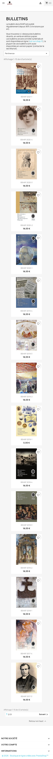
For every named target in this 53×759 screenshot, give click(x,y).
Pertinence (26, 53)
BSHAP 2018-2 (26, 568)
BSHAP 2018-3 (26, 525)
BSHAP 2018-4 (26, 482)
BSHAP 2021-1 (26, 97)
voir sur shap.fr (36, 41)
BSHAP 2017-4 (26, 653)
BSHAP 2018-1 (26, 610)
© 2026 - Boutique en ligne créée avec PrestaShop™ (25, 755)
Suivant (44, 714)
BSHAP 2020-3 (26, 182)
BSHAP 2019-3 (26, 354)
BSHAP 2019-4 (26, 311)
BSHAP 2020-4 (26, 139)
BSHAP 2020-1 (26, 268)
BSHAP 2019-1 (26, 439)
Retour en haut (38, 721)
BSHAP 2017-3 (26, 696)
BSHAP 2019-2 (26, 396)
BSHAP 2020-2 (27, 225)
